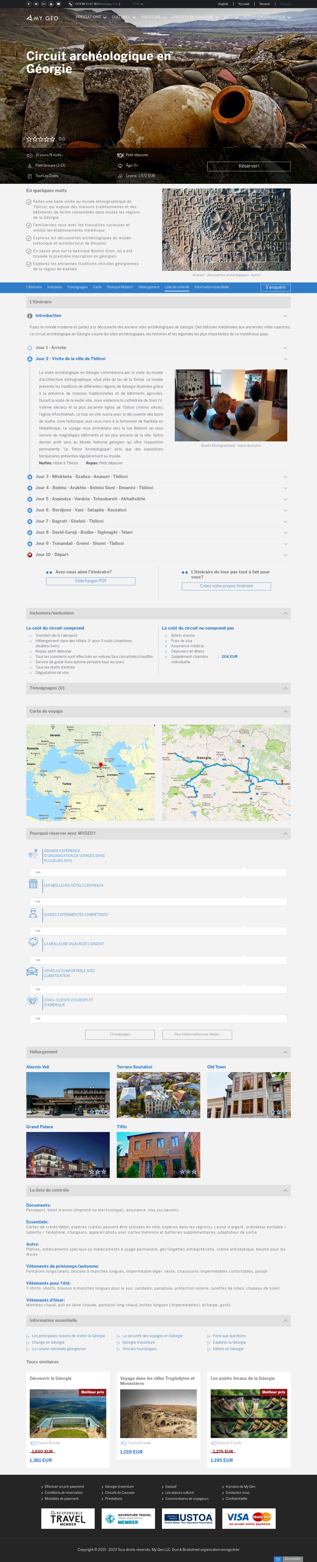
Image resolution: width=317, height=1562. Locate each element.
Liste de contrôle (177, 287)
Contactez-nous (237, 1492)
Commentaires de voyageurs (187, 1499)
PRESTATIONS (88, 17)
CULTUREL (121, 17)
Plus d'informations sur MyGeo (197, 1034)
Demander (293, 1559)
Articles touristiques (140, 1349)
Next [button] (281, 229)
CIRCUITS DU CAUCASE (192, 17)
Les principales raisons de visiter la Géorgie (68, 1336)
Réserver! (249, 166)
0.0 (62, 139)
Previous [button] (171, 229)
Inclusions (54, 287)
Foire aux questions (229, 1336)
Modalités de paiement (61, 1499)
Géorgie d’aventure (139, 1342)
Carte (97, 287)
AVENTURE (151, 17)
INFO (228, 17)
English (223, 4)
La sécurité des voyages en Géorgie (153, 1336)
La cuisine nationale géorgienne (59, 1349)
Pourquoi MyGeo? (120, 287)
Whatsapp (104, 4)
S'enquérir (275, 288)
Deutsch (265, 4)
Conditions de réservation (64, 1492)
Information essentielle (212, 287)
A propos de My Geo (240, 1486)
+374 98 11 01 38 (85, 4)
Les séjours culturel (179, 1492)
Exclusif (171, 1486)
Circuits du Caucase (120, 1492)
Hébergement (149, 287)
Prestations (113, 1499)
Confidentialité (236, 1499)
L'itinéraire (34, 287)
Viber (115, 4)
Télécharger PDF (91, 581)
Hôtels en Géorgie (228, 1349)
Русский (244, 4)
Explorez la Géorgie (229, 1342)
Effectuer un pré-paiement (64, 1486)
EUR (136, 4)
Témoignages (77, 287)
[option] (226, 229)
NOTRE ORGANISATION (264, 17)
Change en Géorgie (48, 1342)
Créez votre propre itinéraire (226, 586)
